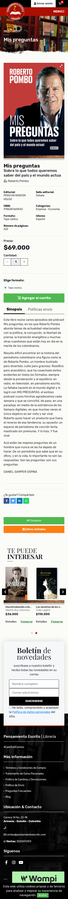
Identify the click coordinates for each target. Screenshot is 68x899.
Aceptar (43, 895)
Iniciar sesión (44, 3)
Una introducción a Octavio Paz (18, 607)
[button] (61, 66)
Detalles (11, 621)
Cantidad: (10, 255)
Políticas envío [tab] (40, 309)
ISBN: (7, 206)
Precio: (8, 241)
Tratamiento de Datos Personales (24, 773)
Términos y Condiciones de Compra (25, 767)
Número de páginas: (16, 226)
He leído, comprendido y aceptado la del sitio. (34, 712)
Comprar (27, 621)
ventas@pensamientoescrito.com (26, 834)
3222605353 (23, 841)
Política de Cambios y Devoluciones (25, 779)
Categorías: (43, 206)
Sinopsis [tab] (14, 309)
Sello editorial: (45, 192)
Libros (16, 31)
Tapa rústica (15, 287)
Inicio (7, 31)
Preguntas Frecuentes (18, 791)
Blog (8, 796)
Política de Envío (14, 785)
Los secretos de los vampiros (49, 607)
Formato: (9, 216)
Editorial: (9, 192)
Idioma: (40, 216)
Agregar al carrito (36, 298)
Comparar (35, 520)
